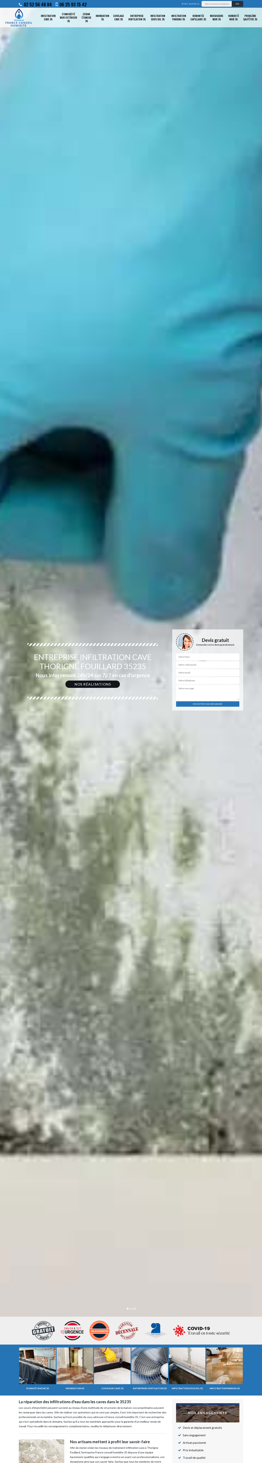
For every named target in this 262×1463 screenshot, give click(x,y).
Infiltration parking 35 (178, 17)
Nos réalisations (92, 684)
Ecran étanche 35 (86, 17)
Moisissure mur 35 (216, 17)
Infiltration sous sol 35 (157, 17)
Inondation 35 (102, 17)
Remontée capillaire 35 (198, 17)
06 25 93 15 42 (72, 4)
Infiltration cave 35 (48, 17)
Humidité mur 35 (233, 17)
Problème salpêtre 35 (250, 17)
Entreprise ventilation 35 (137, 17)
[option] (131, 731)
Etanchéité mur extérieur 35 (68, 17)
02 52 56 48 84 (37, 4)
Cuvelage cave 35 (118, 17)
